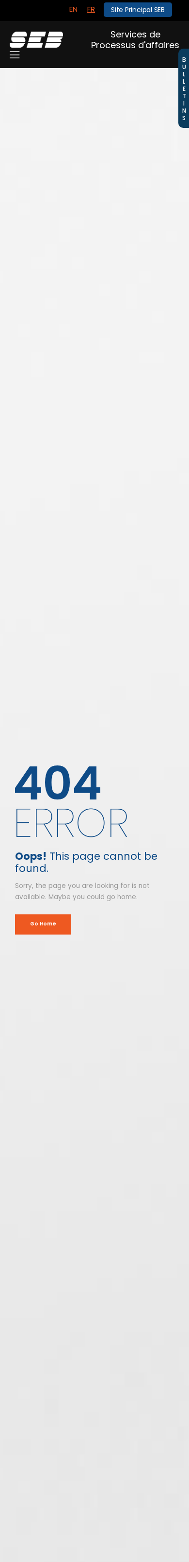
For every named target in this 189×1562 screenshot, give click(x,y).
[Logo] (36, 40)
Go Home (43, 924)
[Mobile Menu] (14, 55)
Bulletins (184, 88)
